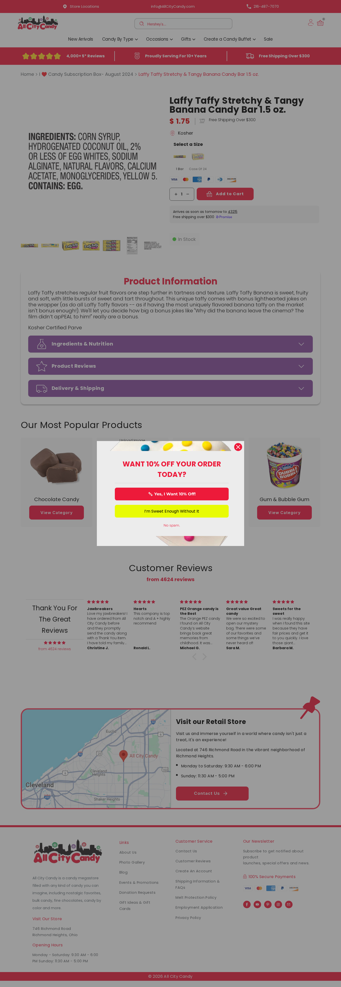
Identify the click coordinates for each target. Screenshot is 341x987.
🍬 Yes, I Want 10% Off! (172, 494)
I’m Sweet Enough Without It (171, 511)
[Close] (238, 447)
